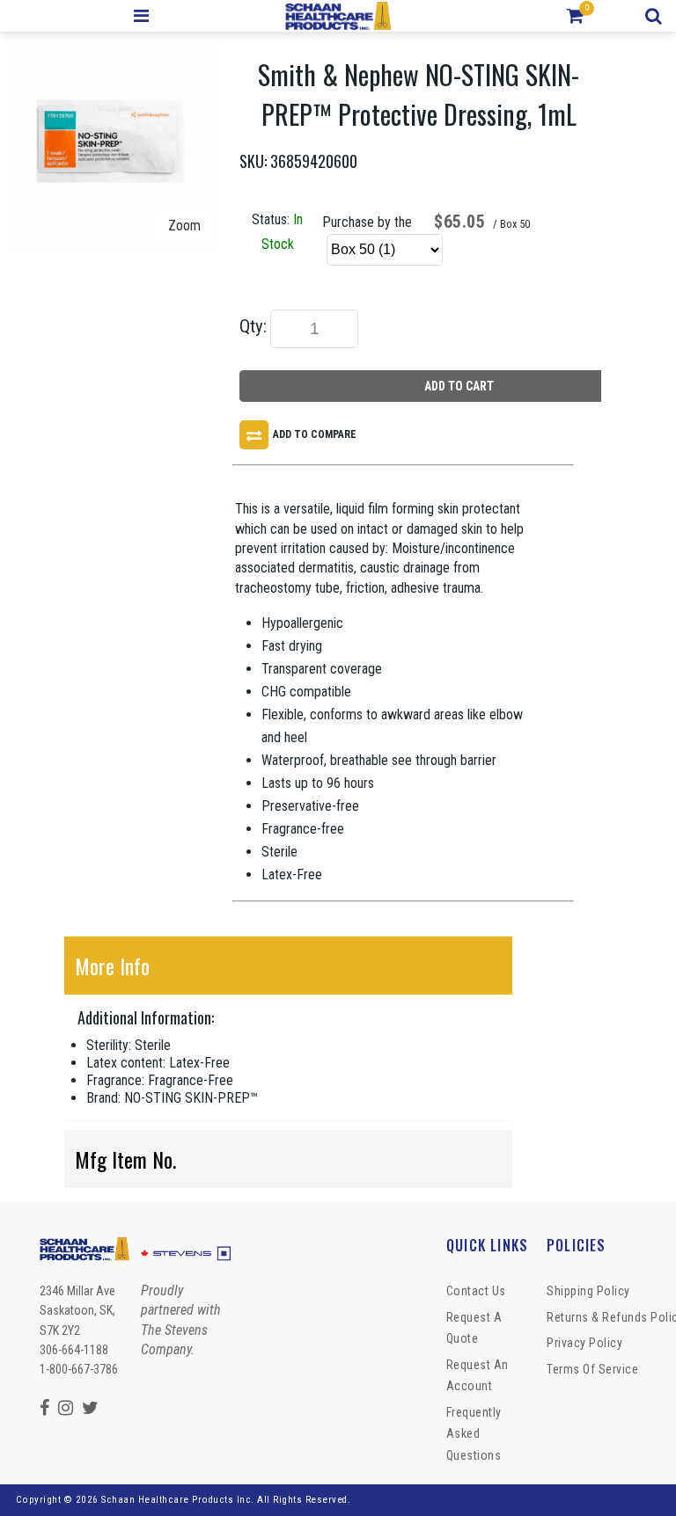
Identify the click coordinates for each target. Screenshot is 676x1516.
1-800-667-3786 (79, 1369)
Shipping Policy (588, 1291)
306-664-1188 (74, 1350)
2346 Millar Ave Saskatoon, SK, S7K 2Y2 (77, 1310)
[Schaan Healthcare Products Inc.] (338, 16)
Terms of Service (592, 1369)
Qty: (253, 326)
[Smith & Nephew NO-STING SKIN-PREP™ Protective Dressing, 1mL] (112, 46)
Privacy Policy (584, 1343)
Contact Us (476, 1291)
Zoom (184, 225)
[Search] (656, 16)
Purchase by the (367, 222)
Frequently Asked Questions (474, 1433)
